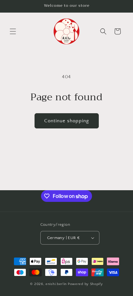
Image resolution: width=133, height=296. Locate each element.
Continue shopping (66, 121)
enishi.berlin (56, 284)
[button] (13, 31)
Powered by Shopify (85, 284)
